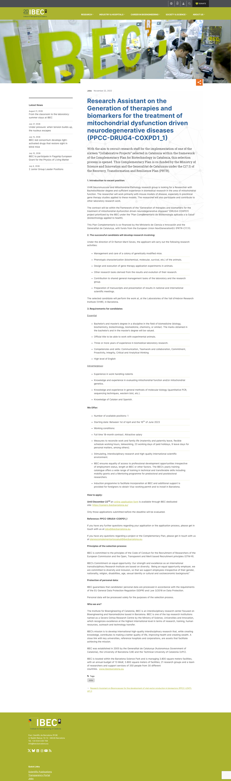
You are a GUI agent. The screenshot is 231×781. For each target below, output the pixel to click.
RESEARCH (86, 14)
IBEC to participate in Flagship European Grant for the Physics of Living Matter (50, 158)
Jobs (89, 91)
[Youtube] (46, 750)
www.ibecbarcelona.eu (111, 669)
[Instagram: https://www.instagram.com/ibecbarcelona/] (41, 750)
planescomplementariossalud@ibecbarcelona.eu (116, 539)
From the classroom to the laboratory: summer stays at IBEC (49, 116)
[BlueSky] (33, 750)
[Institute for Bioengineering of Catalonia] (35, 13)
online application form (126, 501)
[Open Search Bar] (189, 3)
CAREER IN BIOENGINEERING (144, 14)
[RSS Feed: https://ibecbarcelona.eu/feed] (50, 750)
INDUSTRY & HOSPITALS (111, 14)
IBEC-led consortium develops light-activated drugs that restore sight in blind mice (48, 143)
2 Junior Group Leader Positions (46, 169)
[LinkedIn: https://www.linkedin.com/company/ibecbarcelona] (37, 750)
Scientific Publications (40, 771)
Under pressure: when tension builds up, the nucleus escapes (51, 129)
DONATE (202, 3)
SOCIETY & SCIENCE (176, 14)
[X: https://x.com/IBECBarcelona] (29, 750)
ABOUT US (198, 14)
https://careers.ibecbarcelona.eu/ (110, 505)
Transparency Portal (39, 775)
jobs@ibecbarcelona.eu (117, 529)
